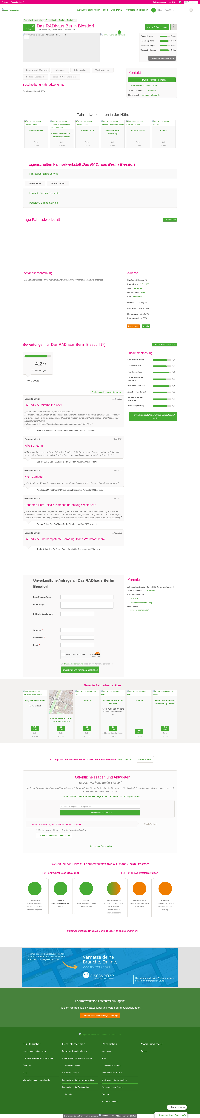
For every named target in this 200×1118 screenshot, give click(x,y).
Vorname (37, 630)
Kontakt (146, 326)
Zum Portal (116, 9)
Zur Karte (134, 598)
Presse (144, 1051)
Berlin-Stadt (138, 288)
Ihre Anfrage (39, 604)
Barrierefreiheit (178, 1107)
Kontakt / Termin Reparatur (44, 193)
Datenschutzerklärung (73, 664)
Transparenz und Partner (112, 1087)
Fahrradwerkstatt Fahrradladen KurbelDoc (61, 720)
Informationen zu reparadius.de (36, 1080)
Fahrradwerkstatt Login (162, 2)
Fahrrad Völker (36, 130)
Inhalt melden (145, 759)
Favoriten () (172, 1115)
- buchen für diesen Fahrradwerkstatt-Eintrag (165, 905)
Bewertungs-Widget (70, 1073)
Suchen (196, 10)
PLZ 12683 (144, 284)
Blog (105, 9)
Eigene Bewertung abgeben (165, 344)
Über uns (27, 1065)
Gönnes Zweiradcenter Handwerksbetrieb (61, 135)
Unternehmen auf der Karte (34, 1051)
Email (36, 645)
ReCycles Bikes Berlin (35, 700)
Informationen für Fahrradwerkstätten (78, 1080)
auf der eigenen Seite (139, 903)
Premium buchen (72, 1065)
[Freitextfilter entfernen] (191, 10)
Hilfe (174, 2)
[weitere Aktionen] (173, 27)
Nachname (38, 637)
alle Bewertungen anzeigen (163, 58)
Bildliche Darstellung (43, 614)
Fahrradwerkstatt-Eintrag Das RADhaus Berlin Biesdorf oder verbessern (113, 906)
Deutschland (138, 296)
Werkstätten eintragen (136, 9)
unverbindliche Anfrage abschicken (80, 670)
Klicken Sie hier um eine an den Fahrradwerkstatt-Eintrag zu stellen (101, 796)
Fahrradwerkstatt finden (88, 9)
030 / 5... (140, 90)
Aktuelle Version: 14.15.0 (126, 1116)
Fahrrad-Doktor (138, 130)
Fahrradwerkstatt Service (43, 173)
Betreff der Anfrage (42, 597)
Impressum (106, 1051)
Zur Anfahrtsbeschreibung (141, 603)
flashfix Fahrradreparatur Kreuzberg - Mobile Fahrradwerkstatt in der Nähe (165, 702)
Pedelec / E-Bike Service (43, 202)
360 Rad (87, 700)
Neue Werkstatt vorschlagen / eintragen (101, 1015)
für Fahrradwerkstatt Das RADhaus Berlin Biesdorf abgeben (35, 905)
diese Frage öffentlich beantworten (55, 835)
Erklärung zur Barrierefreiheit (114, 1080)
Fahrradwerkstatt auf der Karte (143, 85)
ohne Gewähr (125, 759)
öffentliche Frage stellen (101, 813)
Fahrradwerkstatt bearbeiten (74, 1051)
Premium (172, 117)
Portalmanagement (110, 1101)
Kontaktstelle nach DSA (112, 1073)
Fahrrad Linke (87, 130)
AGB (104, 1058)
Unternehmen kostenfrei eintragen (77, 1058)
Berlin (142, 292)
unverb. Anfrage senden (157, 27)
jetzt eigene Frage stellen (101, 846)
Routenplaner (170, 220)
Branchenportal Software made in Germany (81, 1116)
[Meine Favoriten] (154, 10)
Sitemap (105, 1094)
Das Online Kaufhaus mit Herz (113, 702)
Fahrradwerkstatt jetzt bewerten (153, 416)
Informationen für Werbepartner (76, 1087)
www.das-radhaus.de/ (151, 95)
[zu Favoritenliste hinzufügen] (26, 36)
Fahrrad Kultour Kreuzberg (112, 132)
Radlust (163, 130)
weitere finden (60, 903)
